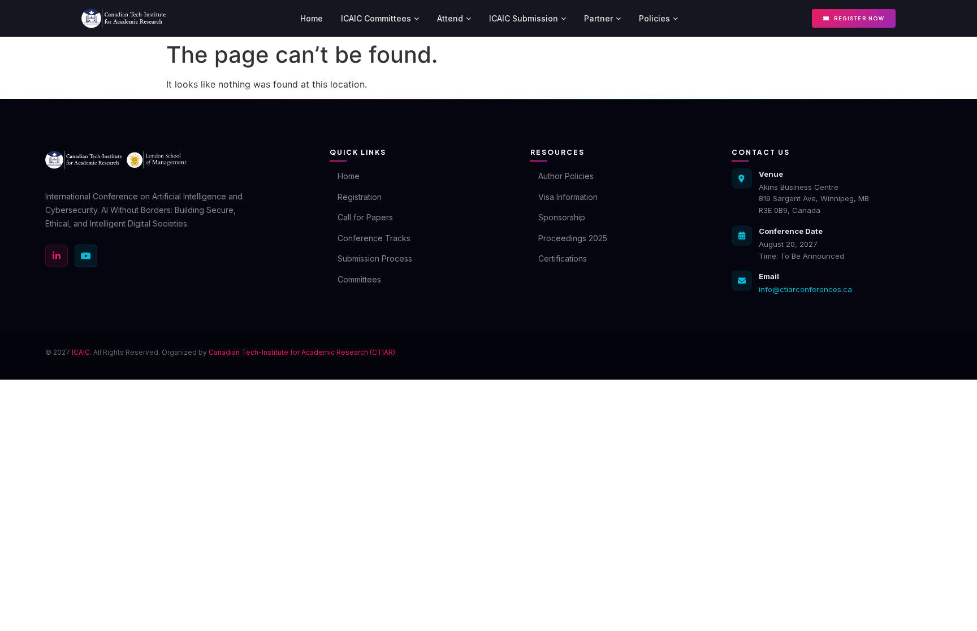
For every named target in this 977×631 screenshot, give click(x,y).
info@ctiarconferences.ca (805, 289)
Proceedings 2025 (572, 238)
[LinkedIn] (56, 256)
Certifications (562, 258)
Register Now (859, 18)
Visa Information (568, 197)
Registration (360, 197)
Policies (654, 18)
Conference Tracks (374, 238)
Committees (359, 279)
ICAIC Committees (376, 18)
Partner (598, 18)
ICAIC (81, 352)
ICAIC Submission (523, 18)
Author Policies (566, 176)
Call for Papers (365, 217)
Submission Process (375, 258)
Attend (450, 18)
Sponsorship (561, 217)
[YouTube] (86, 256)
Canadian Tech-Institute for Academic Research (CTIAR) (302, 352)
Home (311, 18)
